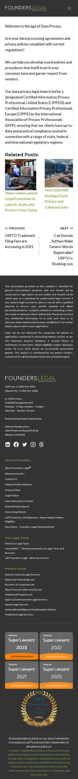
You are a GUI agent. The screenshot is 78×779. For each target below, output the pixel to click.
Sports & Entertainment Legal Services (26, 599)
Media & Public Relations (18, 484)
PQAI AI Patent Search (17, 506)
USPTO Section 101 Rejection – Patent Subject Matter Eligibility (34, 519)
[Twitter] (24, 444)
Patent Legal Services (16, 604)
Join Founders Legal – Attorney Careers (27, 557)
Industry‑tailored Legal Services (22, 574)
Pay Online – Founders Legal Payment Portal (29, 526)
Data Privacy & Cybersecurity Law (23, 589)
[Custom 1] (41, 444)
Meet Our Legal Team (17, 543)
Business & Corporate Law (19, 584)
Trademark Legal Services (19, 614)
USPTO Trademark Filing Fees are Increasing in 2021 (20, 238)
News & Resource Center (19, 501)
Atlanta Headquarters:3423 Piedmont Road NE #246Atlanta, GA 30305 (21, 430)
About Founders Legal (18, 468)
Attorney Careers (15, 473)
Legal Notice (12, 495)
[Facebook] (16, 444)
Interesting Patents (15, 511)
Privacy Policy (12, 490)
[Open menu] (69, 8)
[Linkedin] (7, 444)
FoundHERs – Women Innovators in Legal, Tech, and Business (34, 550)
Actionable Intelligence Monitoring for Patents (30, 609)
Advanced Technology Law (19, 579)
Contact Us (11, 479)
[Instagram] (33, 444)
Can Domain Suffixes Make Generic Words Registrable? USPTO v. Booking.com (61, 246)
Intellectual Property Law (18, 594)
